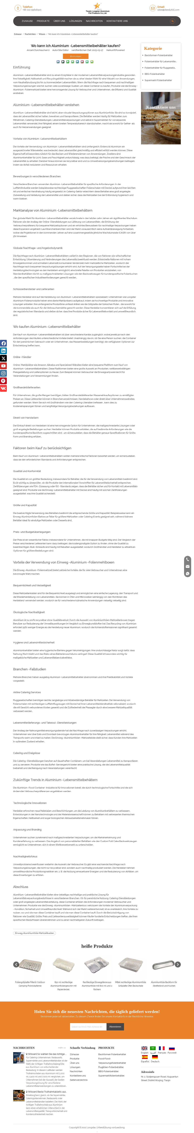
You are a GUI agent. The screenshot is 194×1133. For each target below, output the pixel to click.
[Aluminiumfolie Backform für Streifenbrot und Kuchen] (134, 964)
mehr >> (62, 1048)
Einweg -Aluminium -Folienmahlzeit (35, 570)
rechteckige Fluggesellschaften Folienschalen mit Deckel (83, 188)
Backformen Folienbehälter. (112, 1054)
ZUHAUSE (27, 21)
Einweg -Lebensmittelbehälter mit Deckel (66, 490)
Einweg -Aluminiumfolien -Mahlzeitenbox (66, 905)
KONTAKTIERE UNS (117, 21)
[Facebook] (3, 343)
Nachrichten (76, 1071)
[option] (34, 970)
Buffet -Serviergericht (60, 764)
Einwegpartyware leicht (110, 372)
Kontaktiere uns (78, 1075)
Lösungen (75, 1067)
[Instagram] (3, 373)
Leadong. (120, 1127)
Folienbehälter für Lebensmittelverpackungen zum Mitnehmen (162, 61)
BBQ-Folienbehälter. (108, 1071)
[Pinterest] (3, 380)
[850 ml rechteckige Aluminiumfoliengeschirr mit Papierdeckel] (34, 964)
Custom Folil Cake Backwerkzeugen (118, 841)
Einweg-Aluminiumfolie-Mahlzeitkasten (34, 933)
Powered (120, 50)
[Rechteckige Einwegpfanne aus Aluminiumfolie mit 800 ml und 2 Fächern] (67, 964)
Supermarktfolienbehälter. (111, 1075)
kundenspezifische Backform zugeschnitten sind (38, 433)
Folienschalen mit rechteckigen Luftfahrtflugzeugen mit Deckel (45, 704)
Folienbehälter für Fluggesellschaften (162, 68)
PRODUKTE (43, 21)
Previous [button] (16, 964)
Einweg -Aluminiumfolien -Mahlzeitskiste (75, 738)
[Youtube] (3, 365)
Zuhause (74, 1054)
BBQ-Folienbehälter (155, 74)
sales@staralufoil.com (168, 10)
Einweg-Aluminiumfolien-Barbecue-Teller (34, 516)
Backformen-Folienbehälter (159, 55)
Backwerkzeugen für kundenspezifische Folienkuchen (110, 274)
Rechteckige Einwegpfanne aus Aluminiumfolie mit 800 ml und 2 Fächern (67, 986)
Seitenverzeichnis (78, 1080)
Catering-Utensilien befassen (88, 402)
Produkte (74, 1058)
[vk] (3, 388)
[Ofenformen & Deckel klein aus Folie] (168, 964)
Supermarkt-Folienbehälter (158, 80)
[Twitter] (3, 358)
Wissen (32, 1054)
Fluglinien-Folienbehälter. (111, 1067)
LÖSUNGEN (75, 21)
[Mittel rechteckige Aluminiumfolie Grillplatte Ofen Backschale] (101, 964)
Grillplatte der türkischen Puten (104, 304)
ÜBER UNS (59, 21)
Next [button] (178, 964)
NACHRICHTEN (94, 21)
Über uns (74, 1063)
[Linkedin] (3, 350)
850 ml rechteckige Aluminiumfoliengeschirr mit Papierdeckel (34, 986)
